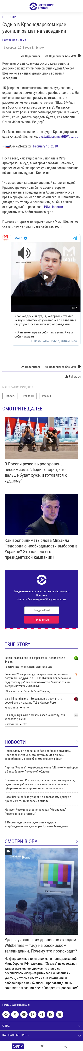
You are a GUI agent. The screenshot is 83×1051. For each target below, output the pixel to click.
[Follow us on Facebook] (6, 1014)
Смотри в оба (21, 841)
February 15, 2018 (45, 146)
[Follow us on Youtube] (24, 1014)
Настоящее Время (14, 40)
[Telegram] (42, 1046)
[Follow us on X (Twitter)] (15, 1014)
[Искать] (65, 1046)
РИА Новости (53, 207)
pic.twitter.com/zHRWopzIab (58, 136)
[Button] (31, 56)
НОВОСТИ (15, 742)
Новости (9, 17)
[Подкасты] (59, 1014)
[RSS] (50, 1014)
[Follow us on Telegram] (41, 1014)
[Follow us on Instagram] (32, 1014)
